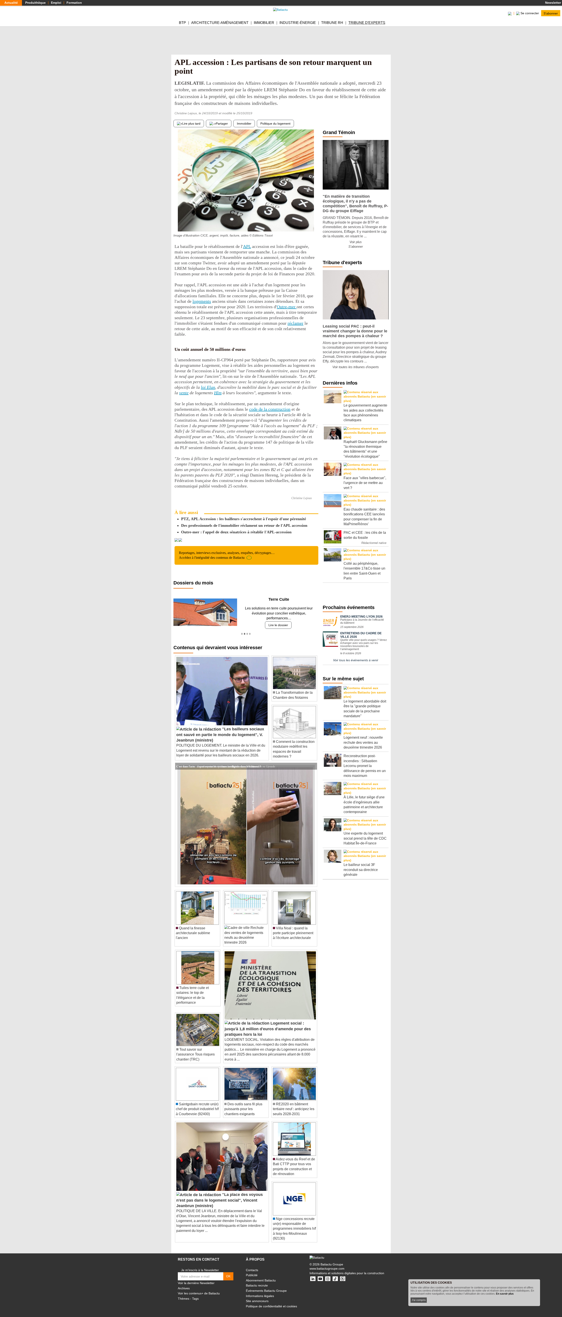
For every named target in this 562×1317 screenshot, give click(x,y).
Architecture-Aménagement (220, 23)
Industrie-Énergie (297, 23)
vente (184, 392)
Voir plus (355, 242)
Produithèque (35, 2)
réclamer (295, 323)
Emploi (56, 2)
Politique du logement (275, 123)
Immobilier (264, 23)
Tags (195, 1293)
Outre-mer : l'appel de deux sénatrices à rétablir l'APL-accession (236, 532)
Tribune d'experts (366, 23)
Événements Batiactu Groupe (266, 1286)
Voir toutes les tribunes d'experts (355, 367)
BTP (182, 23)
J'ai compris (419, 1300)
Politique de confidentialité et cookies (271, 1301)
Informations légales (260, 1291)
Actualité (11, 2)
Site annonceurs (257, 1296)
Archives (184, 1283)
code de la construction (269, 409)
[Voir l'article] (312, 761)
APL (247, 246)
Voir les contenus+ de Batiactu (199, 1288)
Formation (74, 2)
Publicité (252, 1270)
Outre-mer (287, 306)
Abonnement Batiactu (261, 1275)
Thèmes (183, 1293)
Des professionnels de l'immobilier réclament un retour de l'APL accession (244, 525)
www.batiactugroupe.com (327, 1263)
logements (202, 301)
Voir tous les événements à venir (355, 660)
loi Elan (208, 387)
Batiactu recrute (257, 1280)
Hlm (218, 392)
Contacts (252, 1265)
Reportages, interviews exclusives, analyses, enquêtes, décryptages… (227, 555)
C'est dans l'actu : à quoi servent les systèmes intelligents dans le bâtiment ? (218, 761)
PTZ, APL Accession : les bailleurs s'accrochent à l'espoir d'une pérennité (243, 519)
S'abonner (551, 13)
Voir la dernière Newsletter (196, 1278)
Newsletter (552, 2)
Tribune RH (332, 23)
